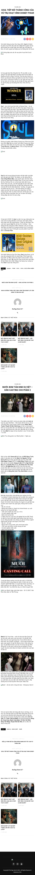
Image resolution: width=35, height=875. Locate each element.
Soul (17, 268)
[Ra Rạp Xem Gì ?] (17, 860)
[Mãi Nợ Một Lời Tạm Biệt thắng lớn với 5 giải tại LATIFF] (9, 355)
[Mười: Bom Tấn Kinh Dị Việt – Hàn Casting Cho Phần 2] (17, 402)
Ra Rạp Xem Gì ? (5, 39)
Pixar (13, 268)
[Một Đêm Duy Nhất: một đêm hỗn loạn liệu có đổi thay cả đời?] (9, 329)
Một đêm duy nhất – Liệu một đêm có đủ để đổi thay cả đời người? (26, 340)
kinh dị (31, 421)
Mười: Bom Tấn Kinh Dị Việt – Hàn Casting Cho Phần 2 (17, 282)
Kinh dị (9, 729)
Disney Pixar (9, 230)
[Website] (17, 313)
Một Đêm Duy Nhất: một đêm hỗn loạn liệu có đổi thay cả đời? (8, 340)
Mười (20, 729)
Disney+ (9, 268)
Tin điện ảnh (17, 7)
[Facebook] (13, 864)
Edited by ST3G (17, 872)
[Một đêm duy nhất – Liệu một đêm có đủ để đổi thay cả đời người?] (26, 329)
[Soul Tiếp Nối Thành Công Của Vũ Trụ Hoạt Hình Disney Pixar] (17, 25)
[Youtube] (21, 864)
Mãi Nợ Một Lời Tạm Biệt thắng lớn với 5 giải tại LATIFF (8, 366)
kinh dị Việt (15, 729)
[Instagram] (17, 864)
